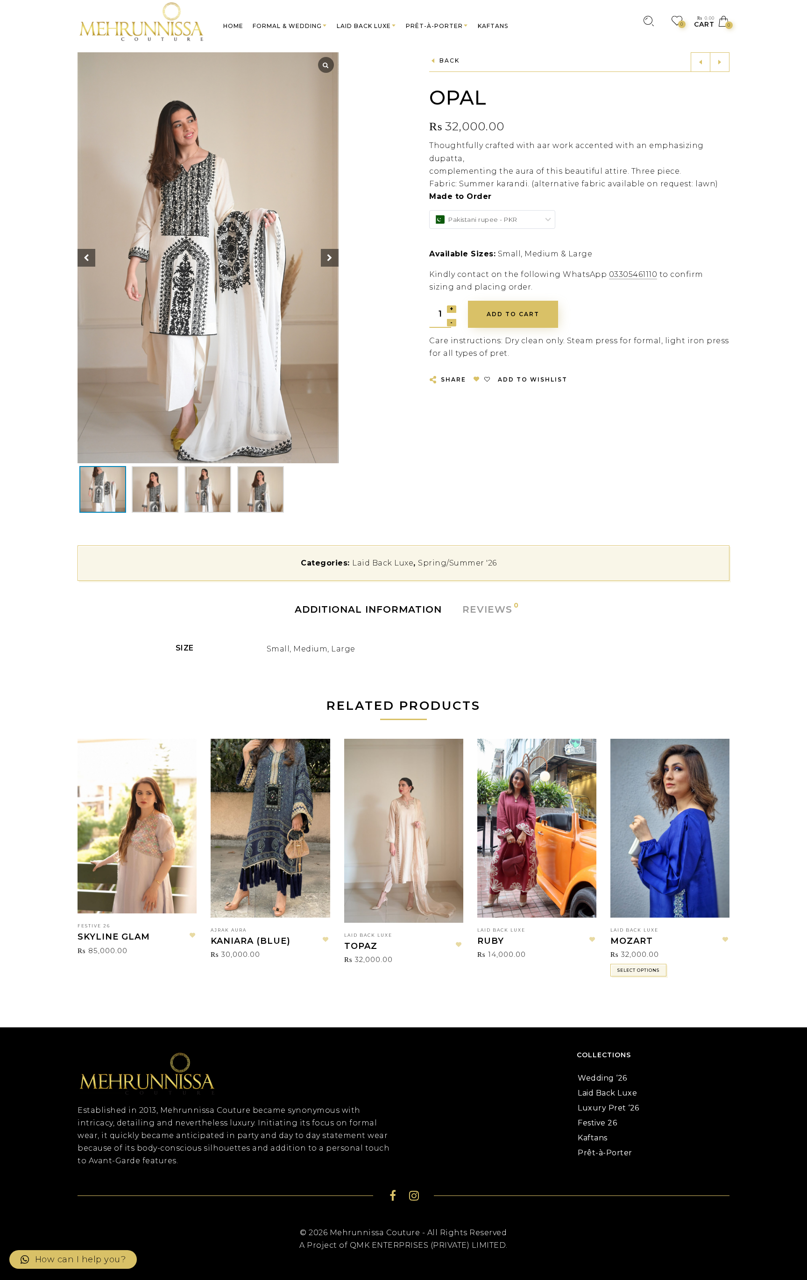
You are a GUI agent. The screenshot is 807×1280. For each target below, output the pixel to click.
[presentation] (89, 840)
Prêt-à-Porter (605, 1152)
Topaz (360, 946)
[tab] (368, 609)
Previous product (700, 62)
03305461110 (633, 274)
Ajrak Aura (229, 930)
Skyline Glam (114, 937)
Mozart (631, 941)
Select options (638, 970)
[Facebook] (393, 1197)
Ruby (490, 941)
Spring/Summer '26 (457, 563)
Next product (719, 62)
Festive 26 (94, 925)
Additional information (368, 609)
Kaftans (593, 1137)
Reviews (487, 608)
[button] (330, 258)
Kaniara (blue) (250, 941)
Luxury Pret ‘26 (608, 1107)
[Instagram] (414, 1197)
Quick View (180, 759)
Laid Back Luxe (382, 563)
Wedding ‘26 (602, 1078)
